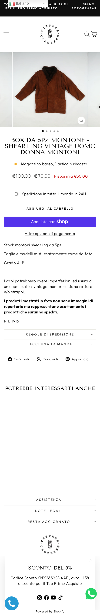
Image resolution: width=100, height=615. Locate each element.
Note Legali (49, 511)
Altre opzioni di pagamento (50, 233)
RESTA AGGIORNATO (49, 522)
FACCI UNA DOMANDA (50, 344)
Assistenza (49, 500)
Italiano (22, 3)
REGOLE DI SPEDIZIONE (50, 334)
